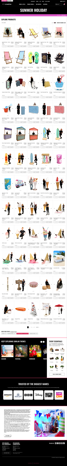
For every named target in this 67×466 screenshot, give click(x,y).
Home (2, 15)
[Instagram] (58, 443)
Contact (43, 1)
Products (5, 15)
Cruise (4, 333)
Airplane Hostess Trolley (6, 92)
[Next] (12, 32)
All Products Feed (56, 447)
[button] (41, 342)
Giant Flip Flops (30, 67)
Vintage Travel (34, 333)
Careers (37, 1)
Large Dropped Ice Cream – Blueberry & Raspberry (18, 269)
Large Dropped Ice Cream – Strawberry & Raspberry (31, 269)
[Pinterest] (60, 443)
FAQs (40, 1)
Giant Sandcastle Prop (44, 92)
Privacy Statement (36, 463)
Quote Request (61, 344)
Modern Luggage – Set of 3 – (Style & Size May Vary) (19, 93)
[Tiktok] (64, 443)
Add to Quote (10, 46)
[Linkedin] (62, 443)
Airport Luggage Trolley (31, 92)
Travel (9, 15)
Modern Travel (11, 333)
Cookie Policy (30, 463)
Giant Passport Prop (44, 67)
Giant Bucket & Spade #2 (57, 92)
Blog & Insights (47, 1)
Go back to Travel (14, 331)
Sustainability (33, 1)
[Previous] (3, 32)
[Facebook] (56, 443)
